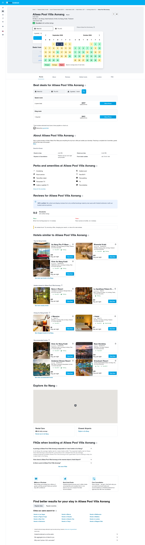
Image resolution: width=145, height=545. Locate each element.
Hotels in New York (39, 519)
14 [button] (49, 52)
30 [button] (57, 60)
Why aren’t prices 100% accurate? (44, 540)
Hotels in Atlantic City (68, 519)
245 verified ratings (48, 23)
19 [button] (69, 52)
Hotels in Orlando (67, 516)
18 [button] (65, 52)
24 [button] (61, 56)
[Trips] (3, 26)
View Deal (70, 257)
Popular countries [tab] (51, 506)
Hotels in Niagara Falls (96, 521)
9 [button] (57, 48)
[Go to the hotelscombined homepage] (12, 2)
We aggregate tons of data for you (44, 537)
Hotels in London (95, 519)
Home (34, 9)
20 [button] (45, 56)
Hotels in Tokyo (66, 521)
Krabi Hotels (68, 9)
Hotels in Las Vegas (39, 514)
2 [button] (57, 44)
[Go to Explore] (3, 21)
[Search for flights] (3, 7)
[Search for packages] (3, 18)
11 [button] (65, 48)
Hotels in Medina (94, 516)
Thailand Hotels (41, 9)
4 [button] (65, 44)
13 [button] (45, 52)
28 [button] (49, 60)
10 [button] (61, 48)
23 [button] (57, 56)
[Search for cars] (3, 14)
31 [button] (99, 60)
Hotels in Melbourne (95, 514)
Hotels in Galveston (39, 521)
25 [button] (65, 56)
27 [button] (45, 60)
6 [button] (45, 48)
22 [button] (53, 56)
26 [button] (69, 56)
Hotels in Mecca (66, 514)
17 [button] (61, 52)
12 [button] (69, 48)
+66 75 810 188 (37, 21)
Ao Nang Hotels (90, 9)
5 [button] (69, 44)
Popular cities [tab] (39, 506)
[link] (44, 278)
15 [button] (53, 52)
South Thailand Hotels (55, 9)
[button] (3, 2)
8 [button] (53, 48)
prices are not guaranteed (71, 529)
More (34, 144)
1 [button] (53, 44)
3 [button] (61, 44)
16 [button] (57, 52)
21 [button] (49, 56)
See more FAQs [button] (62, 466)
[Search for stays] (3, 11)
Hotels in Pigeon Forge (40, 516)
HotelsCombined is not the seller (44, 534)
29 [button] (53, 60)
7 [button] (49, 48)
